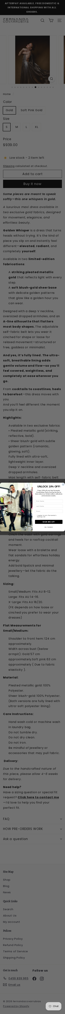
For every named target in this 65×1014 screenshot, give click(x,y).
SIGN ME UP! (49, 522)
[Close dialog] (63, 484)
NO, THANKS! (49, 527)
